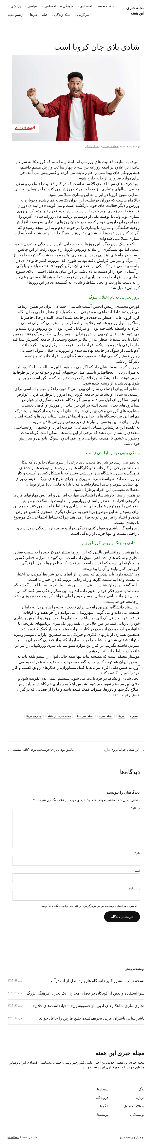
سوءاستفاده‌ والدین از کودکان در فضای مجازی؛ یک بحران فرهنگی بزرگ (85, 993)
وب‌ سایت (134, 888)
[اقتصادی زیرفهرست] (78, 6)
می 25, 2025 (15, 993)
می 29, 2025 (15, 980)
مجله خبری (105, 715)
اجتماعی (50, 6)
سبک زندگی (62, 15)
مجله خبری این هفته (59, 715)
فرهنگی (68, 6)
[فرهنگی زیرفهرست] (61, 6)
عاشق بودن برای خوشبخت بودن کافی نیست (43, 750)
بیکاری (134, 715)
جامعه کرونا (85, 394)
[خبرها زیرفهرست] (28, 15)
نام (137, 853)
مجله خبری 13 (85, 715)
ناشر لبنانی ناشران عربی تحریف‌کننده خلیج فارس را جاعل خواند (91, 1018)
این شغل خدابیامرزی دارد (121, 750)
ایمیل (136, 870)
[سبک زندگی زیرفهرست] (52, 15)
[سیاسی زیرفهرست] (26, 6)
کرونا (121, 715)
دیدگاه (135, 808)
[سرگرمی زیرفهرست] (75, 15)
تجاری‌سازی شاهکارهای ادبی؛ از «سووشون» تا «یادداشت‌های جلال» (88, 1005)
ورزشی (15, 6)
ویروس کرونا (34, 715)
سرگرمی (83, 15)
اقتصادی (86, 6)
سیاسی (32, 6)
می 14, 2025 (15, 1018)
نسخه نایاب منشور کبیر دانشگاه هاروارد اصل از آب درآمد (97, 980)
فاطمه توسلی (110, 146)
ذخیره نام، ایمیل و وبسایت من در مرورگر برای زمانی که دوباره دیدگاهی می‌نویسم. (88, 905)
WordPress (13, 1137)
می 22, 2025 (15, 1005)
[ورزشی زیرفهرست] (9, 6)
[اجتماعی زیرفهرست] (42, 6)
